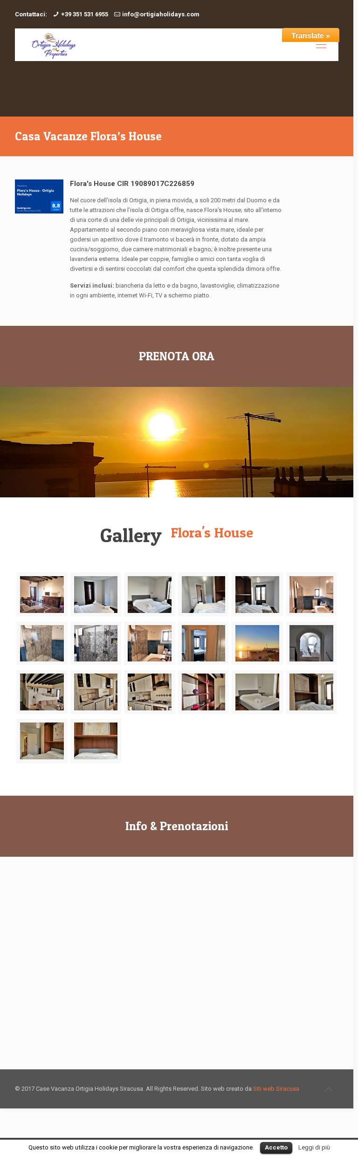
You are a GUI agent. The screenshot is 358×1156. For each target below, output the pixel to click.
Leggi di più (314, 1147)
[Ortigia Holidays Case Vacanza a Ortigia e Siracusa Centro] (53, 44)
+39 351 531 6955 (84, 14)
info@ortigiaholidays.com (161, 14)
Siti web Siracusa (276, 1088)
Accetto (276, 1147)
